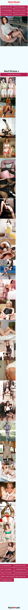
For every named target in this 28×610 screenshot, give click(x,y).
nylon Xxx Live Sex (14, 74)
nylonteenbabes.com (7, 11)
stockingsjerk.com (7, 565)
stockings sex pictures (7, 14)
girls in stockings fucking (7, 573)
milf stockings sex (7, 569)
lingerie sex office (7, 7)
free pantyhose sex (21, 565)
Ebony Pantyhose (7, 576)
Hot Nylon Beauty (21, 7)
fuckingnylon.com (7, 580)
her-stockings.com (21, 14)
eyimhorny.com (21, 569)
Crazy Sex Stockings (21, 576)
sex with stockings (21, 11)
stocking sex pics (21, 573)
